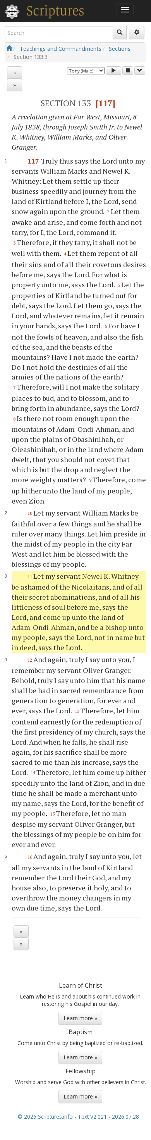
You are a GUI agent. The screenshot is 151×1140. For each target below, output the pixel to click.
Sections (119, 48)
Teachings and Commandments (60, 48)
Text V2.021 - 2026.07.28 (108, 1116)
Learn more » (80, 1018)
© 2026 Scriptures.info (45, 1116)
